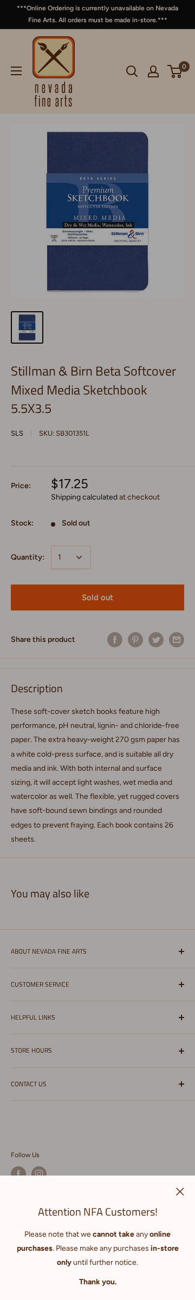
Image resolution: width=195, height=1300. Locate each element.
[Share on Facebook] (114, 639)
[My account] (153, 71)
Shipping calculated (84, 497)
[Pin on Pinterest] (135, 639)
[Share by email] (176, 639)
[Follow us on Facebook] (18, 1173)
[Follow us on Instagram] (39, 1173)
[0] (175, 71)
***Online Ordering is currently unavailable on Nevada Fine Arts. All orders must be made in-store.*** (97, 14)
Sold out (97, 597)
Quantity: (27, 557)
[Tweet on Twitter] (156, 639)
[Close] (180, 1191)
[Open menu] (16, 71)
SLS (17, 433)
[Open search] (132, 71)
